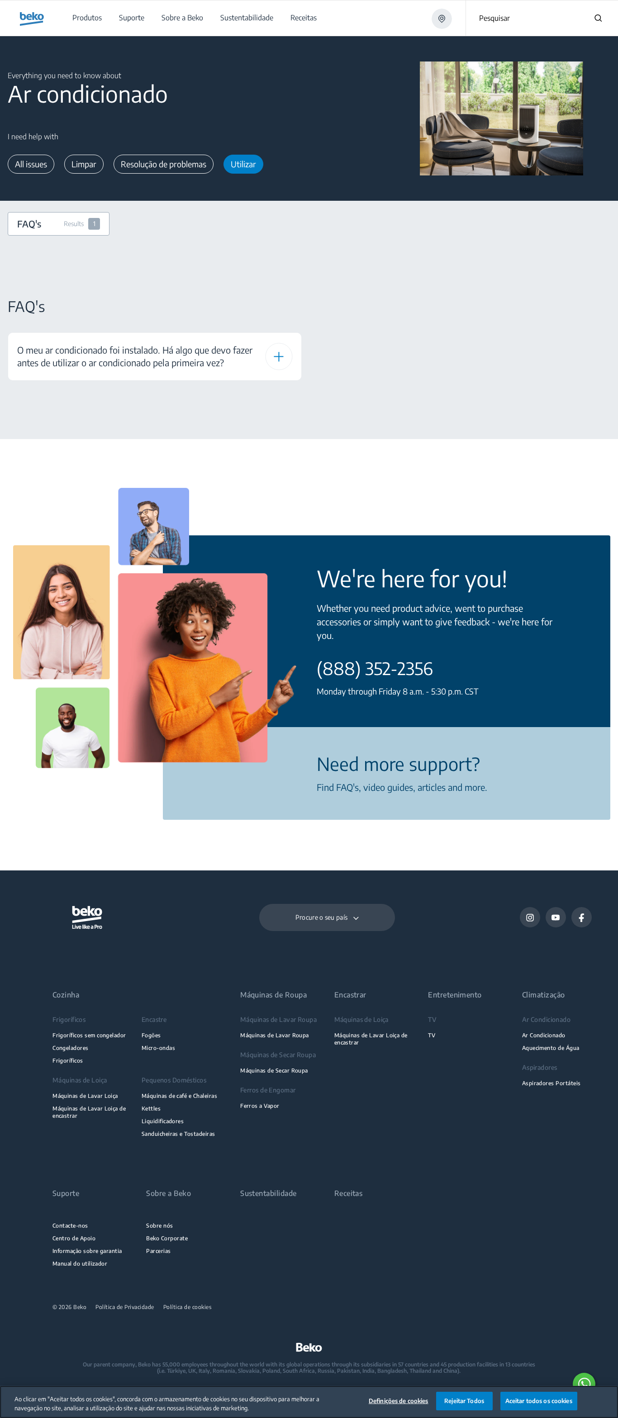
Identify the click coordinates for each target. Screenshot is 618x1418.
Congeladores (70, 1048)
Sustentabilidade (268, 1193)
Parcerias (158, 1251)
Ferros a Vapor (260, 1105)
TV (431, 1035)
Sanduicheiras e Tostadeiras (178, 1133)
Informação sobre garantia (87, 1251)
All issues (31, 164)
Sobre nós (159, 1225)
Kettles (151, 1108)
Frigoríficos (67, 1060)
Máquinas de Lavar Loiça (85, 1095)
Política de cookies (187, 1307)
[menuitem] (86, 18)
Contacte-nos (70, 1225)
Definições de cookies (398, 1400)
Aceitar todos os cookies (538, 1400)
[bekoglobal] (32, 19)
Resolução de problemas (163, 164)
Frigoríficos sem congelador (89, 1035)
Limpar (83, 164)
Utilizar (243, 164)
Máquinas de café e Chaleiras (179, 1095)
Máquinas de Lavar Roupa (274, 1035)
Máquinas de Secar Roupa (274, 1070)
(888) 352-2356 (375, 668)
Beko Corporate (167, 1238)
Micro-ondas (158, 1048)
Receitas (348, 1193)
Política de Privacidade (124, 1307)
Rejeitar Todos (464, 1400)
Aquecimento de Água (551, 1048)
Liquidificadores (163, 1121)
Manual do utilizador (79, 1263)
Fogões (151, 1035)
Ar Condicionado (544, 1035)
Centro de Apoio (73, 1238)
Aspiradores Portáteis (551, 1083)
